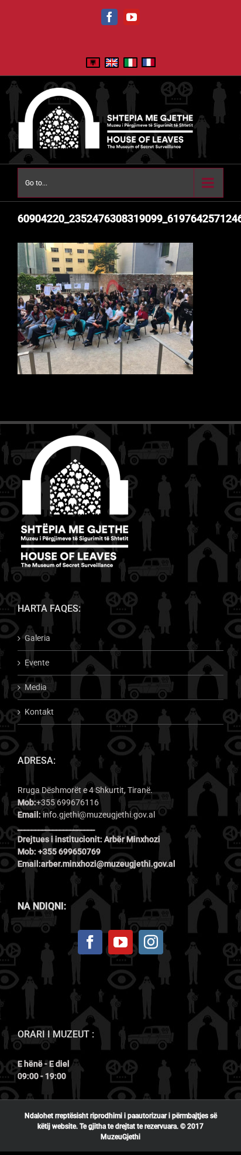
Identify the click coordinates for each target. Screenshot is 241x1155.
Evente (37, 662)
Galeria (37, 638)
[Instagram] (151, 942)
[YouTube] (120, 942)
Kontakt (39, 711)
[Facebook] (90, 942)
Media (36, 687)
